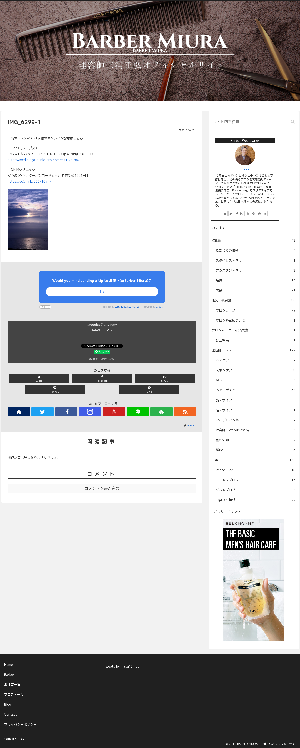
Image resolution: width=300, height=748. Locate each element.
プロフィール (14, 694)
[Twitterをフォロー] (42, 411)
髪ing (256, 450)
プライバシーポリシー (20, 724)
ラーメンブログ (256, 480)
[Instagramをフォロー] (90, 411)
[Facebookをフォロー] (66, 411)
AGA (256, 380)
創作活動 (256, 440)
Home (8, 664)
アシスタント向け (256, 270)
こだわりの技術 (256, 250)
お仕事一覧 (12, 684)
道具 (256, 280)
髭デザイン (256, 400)
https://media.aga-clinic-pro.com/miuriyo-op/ (43, 159)
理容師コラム (254, 350)
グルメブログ (256, 490)
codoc (159, 306)
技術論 (254, 240)
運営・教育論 (254, 300)
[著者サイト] (19, 411)
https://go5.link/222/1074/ (29, 181)
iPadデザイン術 (256, 420)
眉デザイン (256, 410)
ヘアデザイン (256, 390)
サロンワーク (256, 310)
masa (245, 169)
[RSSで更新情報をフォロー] (185, 411)
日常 (254, 460)
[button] (292, 122)
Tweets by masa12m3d (121, 666)
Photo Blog (256, 470)
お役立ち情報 (256, 500)
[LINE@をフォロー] (138, 411)
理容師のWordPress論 (256, 430)
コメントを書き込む (101, 488)
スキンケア (256, 370)
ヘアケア (256, 360)
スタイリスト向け (256, 260)
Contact (10, 714)
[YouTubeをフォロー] (114, 411)
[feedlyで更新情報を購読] (161, 411)
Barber (9, 674)
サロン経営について (256, 320)
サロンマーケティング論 (254, 330)
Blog (7, 704)
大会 (256, 290)
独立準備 (256, 340)
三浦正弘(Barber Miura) (127, 306)
